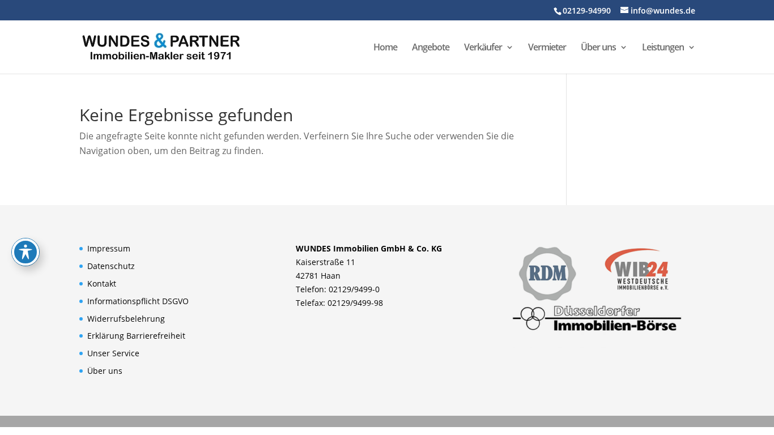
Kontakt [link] (101, 283)
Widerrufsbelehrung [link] (126, 318)
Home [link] (385, 48)
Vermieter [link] (547, 48)
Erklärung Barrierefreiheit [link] (136, 335)
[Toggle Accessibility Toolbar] (25, 252)
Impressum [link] (108, 248)
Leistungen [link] (663, 48)
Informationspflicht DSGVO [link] (138, 301)
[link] (161, 46)
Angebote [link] (430, 48)
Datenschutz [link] (111, 266)
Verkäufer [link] (483, 48)
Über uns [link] (598, 48)
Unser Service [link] (113, 353)
